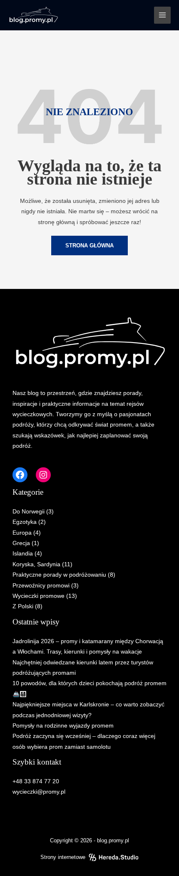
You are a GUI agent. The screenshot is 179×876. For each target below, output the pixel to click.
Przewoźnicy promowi (41, 585)
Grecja (21, 543)
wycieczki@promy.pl (38, 792)
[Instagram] (43, 474)
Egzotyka (24, 522)
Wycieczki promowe (38, 596)
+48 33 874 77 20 (35, 781)
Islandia (22, 553)
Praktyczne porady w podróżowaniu (59, 575)
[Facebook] (19, 474)
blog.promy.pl (113, 840)
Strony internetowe (62, 857)
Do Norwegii (28, 511)
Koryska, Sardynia (36, 564)
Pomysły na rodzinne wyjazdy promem (63, 726)
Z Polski (22, 606)
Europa (22, 533)
